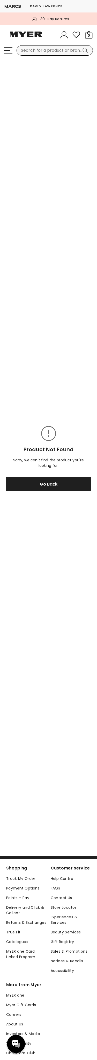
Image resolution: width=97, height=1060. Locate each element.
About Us (14, 1024)
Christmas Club (21, 1053)
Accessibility (62, 970)
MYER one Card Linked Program (20, 954)
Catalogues (17, 941)
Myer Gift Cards (21, 1004)
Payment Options (23, 888)
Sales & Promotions (69, 951)
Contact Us (61, 897)
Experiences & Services (64, 919)
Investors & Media (23, 1033)
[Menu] (8, 50)
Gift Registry (62, 941)
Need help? (16, 1044)
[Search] (86, 50)
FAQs (55, 888)
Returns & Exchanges (26, 922)
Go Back (48, 484)
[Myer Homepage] (26, 37)
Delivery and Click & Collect (25, 910)
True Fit (13, 932)
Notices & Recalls (67, 961)
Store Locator (63, 907)
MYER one (15, 995)
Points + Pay (17, 897)
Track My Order (20, 878)
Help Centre (62, 878)
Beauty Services (66, 932)
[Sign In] (64, 35)
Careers (13, 1014)
